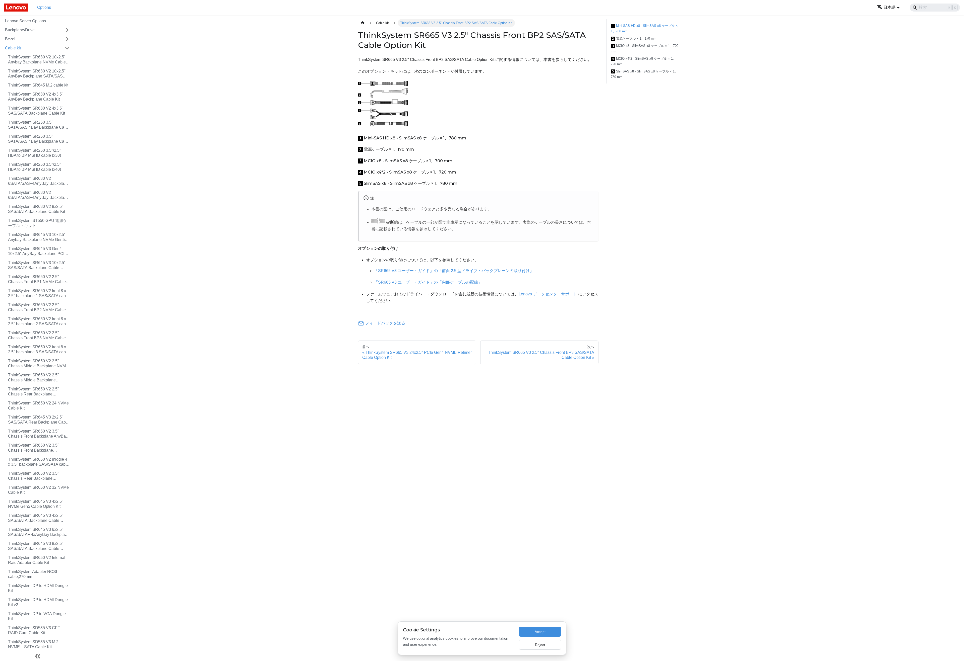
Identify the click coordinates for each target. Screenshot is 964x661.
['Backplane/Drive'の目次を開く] (67, 30)
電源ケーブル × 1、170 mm (634, 39)
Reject (540, 645)
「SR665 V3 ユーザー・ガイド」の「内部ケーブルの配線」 (428, 282)
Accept (540, 632)
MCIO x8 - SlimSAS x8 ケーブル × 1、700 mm (644, 48)
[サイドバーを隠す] (37, 656)
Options (44, 7)
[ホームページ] (363, 23)
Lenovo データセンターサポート (548, 294)
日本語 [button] (889, 7)
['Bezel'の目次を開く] (67, 39)
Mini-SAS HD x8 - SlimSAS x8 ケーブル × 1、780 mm (644, 28)
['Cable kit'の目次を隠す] (67, 48)
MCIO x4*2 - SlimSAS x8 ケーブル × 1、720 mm (643, 61)
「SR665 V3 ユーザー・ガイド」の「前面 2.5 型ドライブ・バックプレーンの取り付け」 (454, 271)
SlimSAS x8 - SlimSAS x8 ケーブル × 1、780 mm (644, 74)
